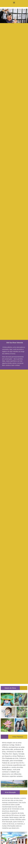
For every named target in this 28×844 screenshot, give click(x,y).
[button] (14, 2)
